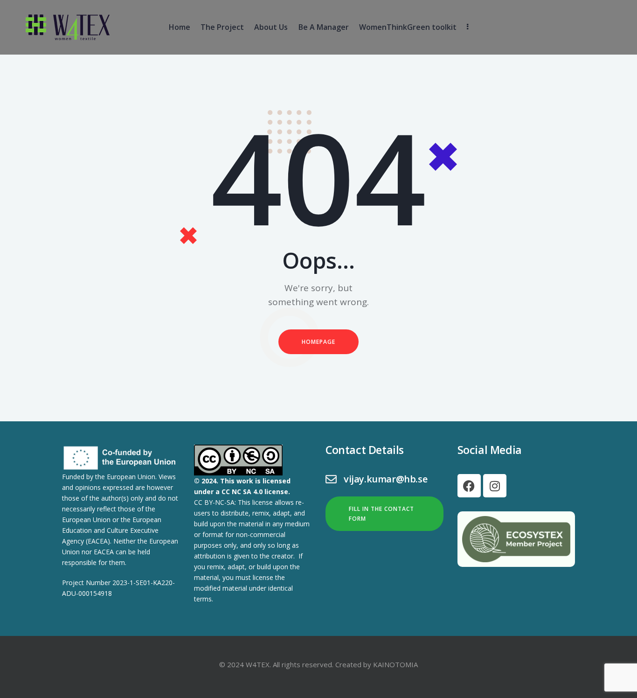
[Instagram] (494, 485)
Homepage (318, 342)
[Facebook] (469, 485)
